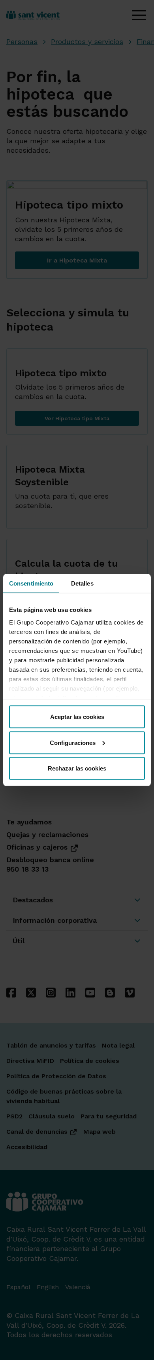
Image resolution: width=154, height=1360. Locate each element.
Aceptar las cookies (77, 716)
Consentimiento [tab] (31, 583)
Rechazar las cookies (77, 768)
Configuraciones (73, 742)
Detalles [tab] (82, 583)
